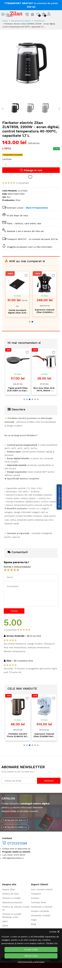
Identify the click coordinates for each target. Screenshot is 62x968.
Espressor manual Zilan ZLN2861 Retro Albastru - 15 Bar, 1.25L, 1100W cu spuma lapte (36, 735)
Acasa (5, 21)
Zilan (18, 200)
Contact (35, 898)
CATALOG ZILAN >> (14, 820)
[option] (31, 62)
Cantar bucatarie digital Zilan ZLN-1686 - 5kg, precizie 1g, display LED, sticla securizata (17, 311)
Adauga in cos (32, 170)
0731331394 (16, 843)
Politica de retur (10, 894)
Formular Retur (38, 902)
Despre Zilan (8, 889)
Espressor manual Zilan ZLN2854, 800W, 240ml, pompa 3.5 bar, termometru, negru (44, 311)
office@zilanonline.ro (13, 858)
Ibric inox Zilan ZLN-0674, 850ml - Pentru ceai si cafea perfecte (25, 389)
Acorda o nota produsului (17, 567)
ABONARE (49, 781)
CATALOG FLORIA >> (15, 827)
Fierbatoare (39, 21)
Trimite (14, 611)
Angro (34, 920)
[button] (29, 322)
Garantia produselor (12, 902)
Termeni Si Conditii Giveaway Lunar (11, 915)
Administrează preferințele (31, 962)
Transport (36, 894)
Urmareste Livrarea (40, 915)
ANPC (5, 921)
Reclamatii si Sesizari (41, 907)
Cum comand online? (42, 889)
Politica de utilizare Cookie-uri (16, 908)
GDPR (5, 926)
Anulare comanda (40, 911)
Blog (33, 924)
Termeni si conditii (11, 898)
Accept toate (31, 949)
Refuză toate (31, 956)
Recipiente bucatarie (20, 21)
